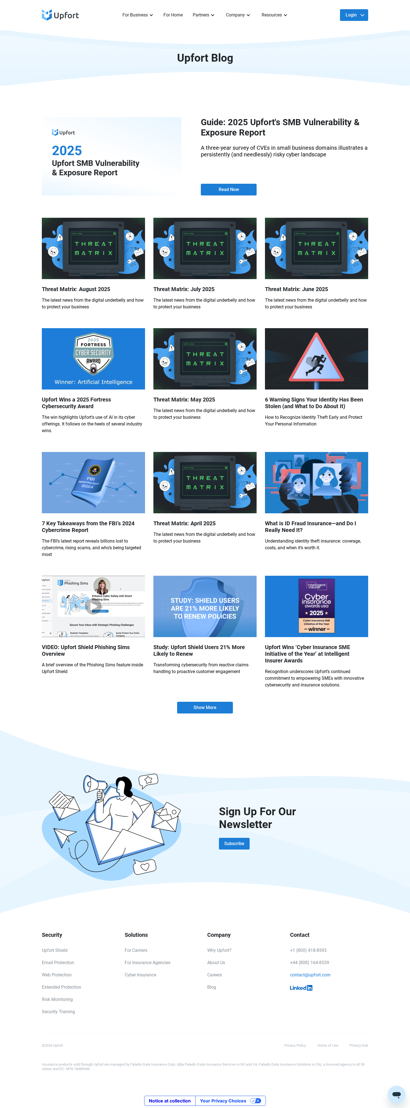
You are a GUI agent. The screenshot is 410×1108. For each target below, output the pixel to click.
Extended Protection (61, 987)
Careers (214, 975)
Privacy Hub (358, 1045)
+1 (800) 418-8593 (308, 950)
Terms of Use (327, 1045)
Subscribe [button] (234, 843)
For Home (173, 15)
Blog (211, 987)
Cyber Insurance (140, 975)
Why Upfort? (219, 950)
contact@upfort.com (310, 975)
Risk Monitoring (57, 999)
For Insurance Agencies (147, 962)
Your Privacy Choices (223, 1101)
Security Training (58, 1011)
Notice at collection (170, 1101)
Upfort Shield (54, 950)
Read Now (229, 189)
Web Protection (57, 975)
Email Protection (58, 962)
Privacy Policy (295, 1045)
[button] (138, 15)
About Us (216, 962)
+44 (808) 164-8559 (309, 962)
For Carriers (136, 950)
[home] (77, 15)
